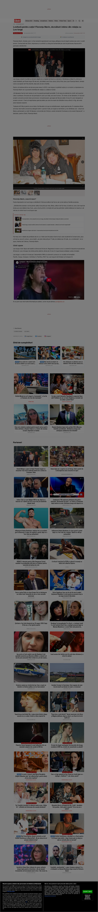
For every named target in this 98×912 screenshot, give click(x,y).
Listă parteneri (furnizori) (50, 896)
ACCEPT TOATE (87, 891)
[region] (49, 896)
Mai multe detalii (10, 891)
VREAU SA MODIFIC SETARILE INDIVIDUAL (87, 897)
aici (26, 901)
